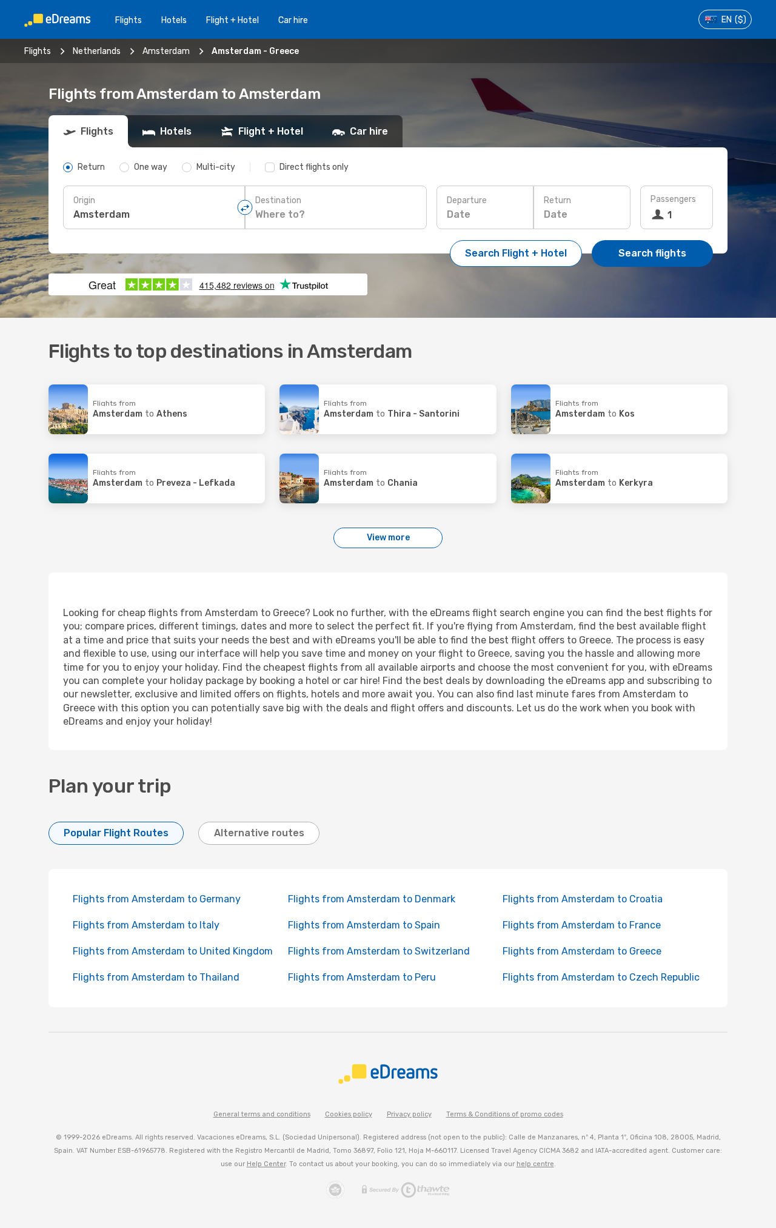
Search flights (652, 253)
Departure (467, 200)
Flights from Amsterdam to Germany (157, 899)
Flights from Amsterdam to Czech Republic (601, 977)
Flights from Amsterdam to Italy (146, 925)
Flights (128, 20)
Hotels (174, 20)
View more (388, 537)
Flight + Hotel (232, 20)
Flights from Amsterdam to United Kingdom (173, 951)
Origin (84, 200)
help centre (535, 1164)
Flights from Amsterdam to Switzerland (379, 951)
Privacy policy (409, 1114)
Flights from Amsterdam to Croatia (583, 899)
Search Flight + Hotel (516, 253)
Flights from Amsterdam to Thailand (156, 977)
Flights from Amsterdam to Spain (364, 925)
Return (557, 200)
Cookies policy (348, 1114)
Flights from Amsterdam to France (582, 925)
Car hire (293, 20)
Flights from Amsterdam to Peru (362, 977)
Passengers (673, 199)
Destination (278, 200)
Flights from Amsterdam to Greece (582, 951)
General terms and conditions (261, 1114)
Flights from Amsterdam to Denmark (371, 899)
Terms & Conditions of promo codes (504, 1114)
